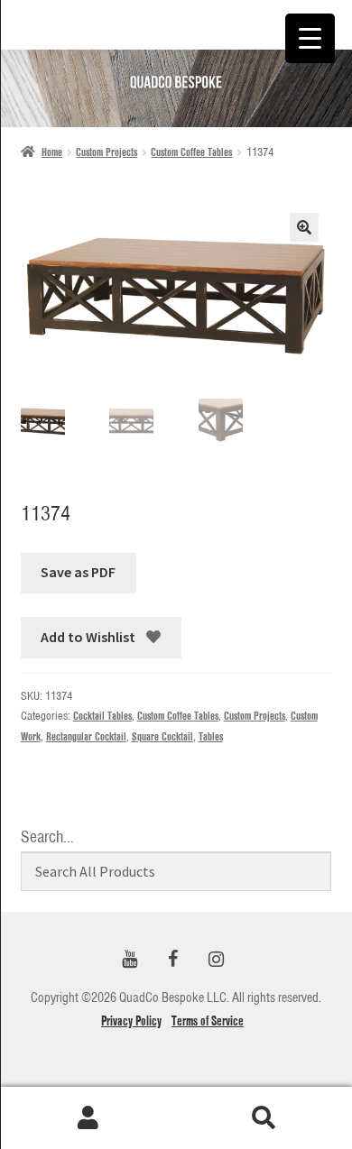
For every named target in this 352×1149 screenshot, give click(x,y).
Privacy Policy (131, 1021)
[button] (304, 227)
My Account (88, 1118)
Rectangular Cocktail (86, 736)
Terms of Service (207, 1021)
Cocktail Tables (102, 715)
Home (52, 152)
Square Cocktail (162, 736)
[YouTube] (129, 960)
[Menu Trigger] (310, 38)
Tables (211, 736)
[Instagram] (216, 960)
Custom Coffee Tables (191, 152)
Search (264, 1118)
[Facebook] (172, 960)
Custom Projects (106, 152)
